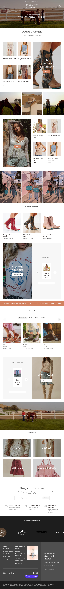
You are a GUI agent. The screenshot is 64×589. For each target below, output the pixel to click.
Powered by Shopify (43, 585)
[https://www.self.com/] (48, 532)
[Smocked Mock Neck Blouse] (9, 72)
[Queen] (52, 333)
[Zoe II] (12, 333)
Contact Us (6, 556)
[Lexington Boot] (12, 223)
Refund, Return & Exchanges (20, 554)
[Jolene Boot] (32, 223)
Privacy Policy (19, 560)
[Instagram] (37, 573)
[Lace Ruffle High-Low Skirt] (9, 49)
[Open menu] (5, 6)
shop (46, 71)
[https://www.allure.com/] (8, 532)
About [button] (5, 546)
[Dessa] (32, 333)
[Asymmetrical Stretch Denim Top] (24, 49)
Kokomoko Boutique (11, 584)
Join (45, 497)
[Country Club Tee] (39, 126)
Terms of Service (20, 558)
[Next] (55, 272)
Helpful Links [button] (20, 546)
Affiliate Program (8, 551)
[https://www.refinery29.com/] (28, 532)
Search (17, 548)
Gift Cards (6, 554)
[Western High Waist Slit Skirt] (24, 72)
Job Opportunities (8, 559)
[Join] (59, 569)
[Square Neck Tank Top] (39, 149)
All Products (18, 563)
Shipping (17, 551)
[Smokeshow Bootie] (52, 223)
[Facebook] (34, 573)
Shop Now (17, 274)
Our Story (6, 548)
